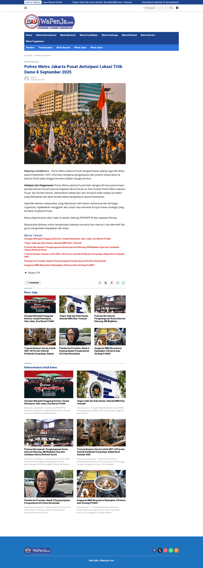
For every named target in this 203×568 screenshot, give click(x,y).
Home (29, 35)
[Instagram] (165, 550)
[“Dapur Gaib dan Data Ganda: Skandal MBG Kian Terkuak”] (75, 304)
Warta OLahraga (110, 35)
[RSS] (176, 550)
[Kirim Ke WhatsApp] (123, 283)
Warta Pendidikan (89, 35)
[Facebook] (154, 550)
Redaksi (30, 47)
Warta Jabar (80, 47)
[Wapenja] (49, 21)
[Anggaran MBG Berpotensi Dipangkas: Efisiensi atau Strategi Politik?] (110, 337)
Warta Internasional (46, 35)
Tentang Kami (45, 47)
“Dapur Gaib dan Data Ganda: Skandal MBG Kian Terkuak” (82, 2)
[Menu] (26, 7)
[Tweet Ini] (105, 283)
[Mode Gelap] (177, 7)
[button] (171, 7)
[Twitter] (160, 550)
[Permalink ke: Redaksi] (26, 78)
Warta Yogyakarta (35, 41)
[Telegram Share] (117, 283)
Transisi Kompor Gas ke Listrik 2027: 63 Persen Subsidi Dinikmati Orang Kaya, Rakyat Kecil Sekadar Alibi (74, 255)
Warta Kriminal (129, 35)
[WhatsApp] (171, 550)
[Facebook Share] (99, 283)
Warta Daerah (148, 35)
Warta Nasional (67, 35)
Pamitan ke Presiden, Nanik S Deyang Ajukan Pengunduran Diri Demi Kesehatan (65, 261)
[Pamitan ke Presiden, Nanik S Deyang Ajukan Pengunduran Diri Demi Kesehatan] (75, 337)
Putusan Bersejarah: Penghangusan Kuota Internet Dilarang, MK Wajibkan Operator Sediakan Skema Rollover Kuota (71, 248)
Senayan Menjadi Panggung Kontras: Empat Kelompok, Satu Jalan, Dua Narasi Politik (67, 239)
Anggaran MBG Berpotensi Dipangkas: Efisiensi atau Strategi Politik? (59, 265)
